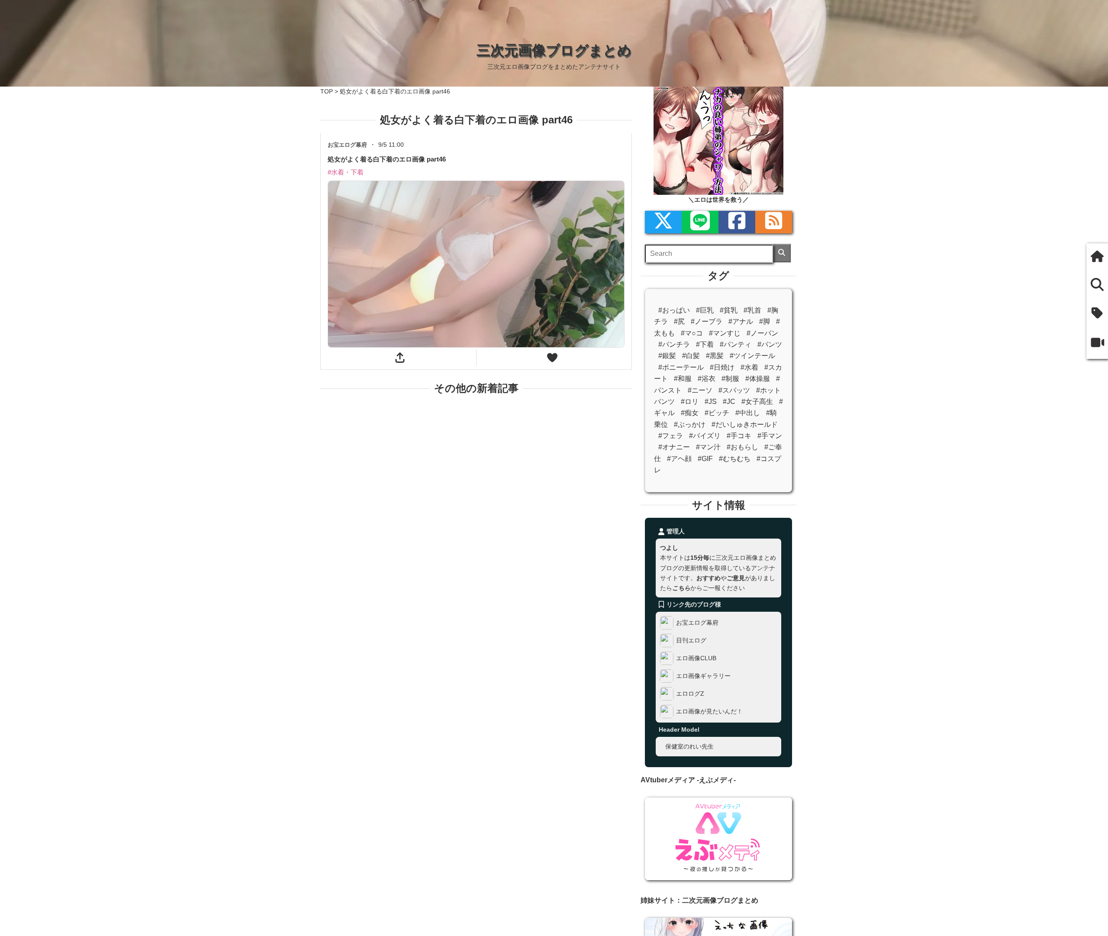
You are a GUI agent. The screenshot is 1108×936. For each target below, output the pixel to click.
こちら (681, 587)
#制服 (730, 378)
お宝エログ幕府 (697, 622)
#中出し (747, 412)
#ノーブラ (706, 321)
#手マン (769, 435)
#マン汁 (708, 447)
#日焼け (722, 367)
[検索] (782, 253)
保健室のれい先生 (689, 746)
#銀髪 (667, 355)
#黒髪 (715, 355)
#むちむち (734, 458)
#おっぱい (674, 310)
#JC (729, 401)
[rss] (773, 222)
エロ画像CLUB (696, 658)
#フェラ (670, 435)
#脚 (764, 321)
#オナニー (674, 447)
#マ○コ (692, 333)
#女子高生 (757, 401)
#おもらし (742, 447)
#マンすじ (725, 333)
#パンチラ (674, 344)
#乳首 (752, 310)
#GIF (705, 458)
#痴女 (690, 412)
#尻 (679, 321)
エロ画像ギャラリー (703, 675)
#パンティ (735, 344)
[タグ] (1097, 314)
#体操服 (757, 378)
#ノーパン (762, 333)
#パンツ (769, 344)
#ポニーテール (681, 367)
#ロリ (690, 401)
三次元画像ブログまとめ (554, 50)
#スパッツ (734, 390)
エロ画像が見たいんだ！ (709, 711)
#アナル (740, 321)
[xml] (663, 222)
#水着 (749, 367)
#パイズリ (705, 435)
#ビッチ (717, 412)
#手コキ (739, 435)
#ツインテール (752, 355)
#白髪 (691, 355)
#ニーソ (700, 390)
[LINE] (700, 222)
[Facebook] (736, 222)
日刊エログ (691, 640)
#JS (711, 401)
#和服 (683, 378)
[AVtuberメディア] (1097, 343)
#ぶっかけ (689, 424)
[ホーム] (1097, 257)
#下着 (705, 344)
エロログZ (690, 693)
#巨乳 (705, 310)
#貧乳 (729, 310)
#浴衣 (706, 378)
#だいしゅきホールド (745, 424)
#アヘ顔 (679, 458)
